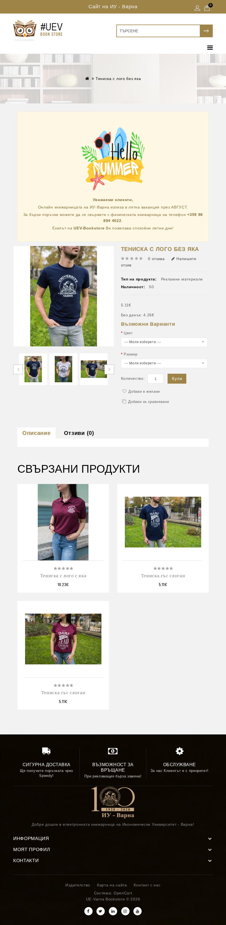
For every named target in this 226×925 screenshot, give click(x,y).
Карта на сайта (112, 885)
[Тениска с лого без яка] (33, 369)
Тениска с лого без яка (118, 78)
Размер (130, 354)
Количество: (133, 378)
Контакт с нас (147, 885)
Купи (177, 378)
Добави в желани (144, 391)
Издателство (77, 885)
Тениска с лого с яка (63, 576)
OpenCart (123, 893)
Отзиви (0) (79, 433)
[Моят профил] (197, 8)
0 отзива (156, 258)
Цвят (128, 333)
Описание (36, 433)
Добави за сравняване (148, 402)
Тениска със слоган (163, 576)
